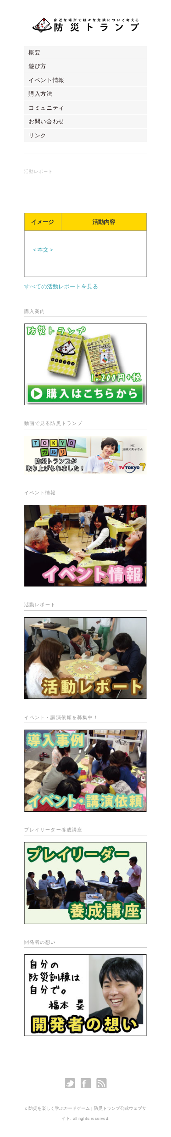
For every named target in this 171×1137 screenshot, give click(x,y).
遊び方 (37, 66)
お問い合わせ (46, 121)
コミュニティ (46, 107)
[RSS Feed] (101, 1083)
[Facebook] (88, 1083)
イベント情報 (46, 80)
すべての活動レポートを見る (61, 286)
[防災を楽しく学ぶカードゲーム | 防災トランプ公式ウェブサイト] (85, 25)
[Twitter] (72, 1083)
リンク (37, 135)
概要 (34, 52)
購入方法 (40, 93)
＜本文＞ (43, 249)
